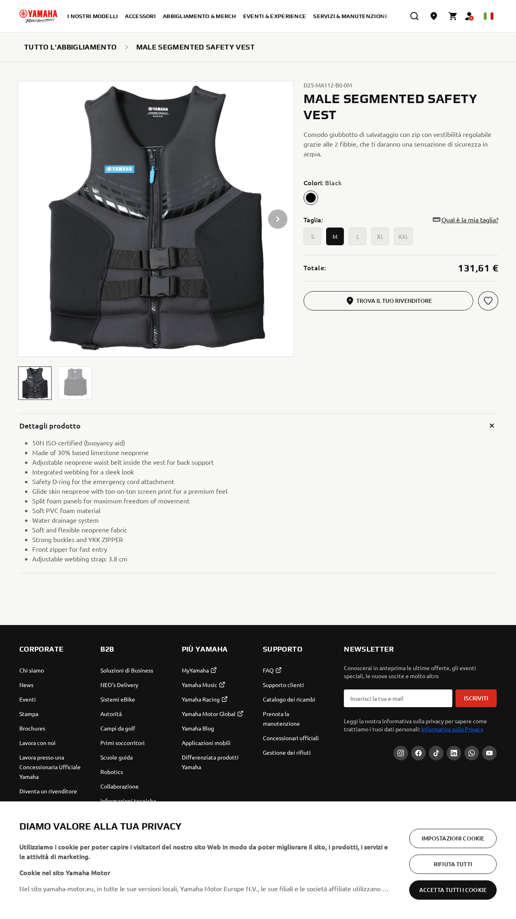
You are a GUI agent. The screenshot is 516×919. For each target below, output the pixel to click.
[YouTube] (489, 753)
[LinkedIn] (454, 753)
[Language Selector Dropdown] (489, 16)
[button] (35, 383)
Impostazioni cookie (453, 838)
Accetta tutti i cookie (453, 890)
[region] (258, 860)
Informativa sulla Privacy (452, 729)
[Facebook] (418, 753)
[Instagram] (400, 753)
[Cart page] (453, 16)
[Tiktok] (436, 753)
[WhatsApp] (471, 753)
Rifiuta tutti (453, 864)
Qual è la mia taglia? (469, 219)
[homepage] (38, 16)
